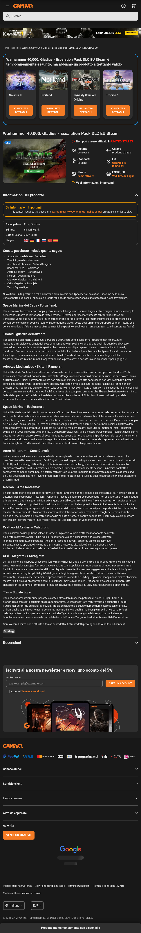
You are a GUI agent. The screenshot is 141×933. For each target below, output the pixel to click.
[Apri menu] (7, 5)
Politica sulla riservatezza (17, 885)
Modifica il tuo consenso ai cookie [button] (22, 893)
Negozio (15, 48)
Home (6, 48)
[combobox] (70, 16)
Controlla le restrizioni (119, 164)
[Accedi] (123, 5)
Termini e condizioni (33, 691)
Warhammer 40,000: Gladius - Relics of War (77, 211)
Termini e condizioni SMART (108, 885)
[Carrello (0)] (133, 5)
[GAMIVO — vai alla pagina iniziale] (23, 6)
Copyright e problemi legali (50, 885)
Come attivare (85, 176)
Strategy (9, 631)
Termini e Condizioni (79, 885)
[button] (70, 195)
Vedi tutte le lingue (123, 176)
